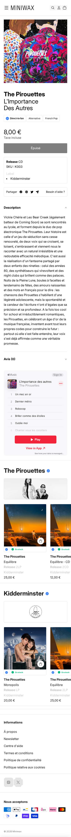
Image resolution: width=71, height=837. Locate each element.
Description (12, 207)
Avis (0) (9, 359)
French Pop (51, 118)
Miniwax (17, 831)
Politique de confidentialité (22, 760)
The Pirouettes (24, 94)
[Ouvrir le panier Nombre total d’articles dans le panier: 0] (64, 7)
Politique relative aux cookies (24, 767)
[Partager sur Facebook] (21, 192)
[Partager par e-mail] (37, 192)
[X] (18, 782)
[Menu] (6, 7)
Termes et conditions (18, 753)
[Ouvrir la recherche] (53, 7)
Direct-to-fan (17, 118)
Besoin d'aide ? (55, 191)
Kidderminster (20, 178)
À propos (10, 732)
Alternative (34, 118)
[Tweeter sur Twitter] (32, 192)
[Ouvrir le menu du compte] (59, 7)
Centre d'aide (13, 746)
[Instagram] (8, 782)
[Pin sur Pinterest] (26, 192)
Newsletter (11, 739)
